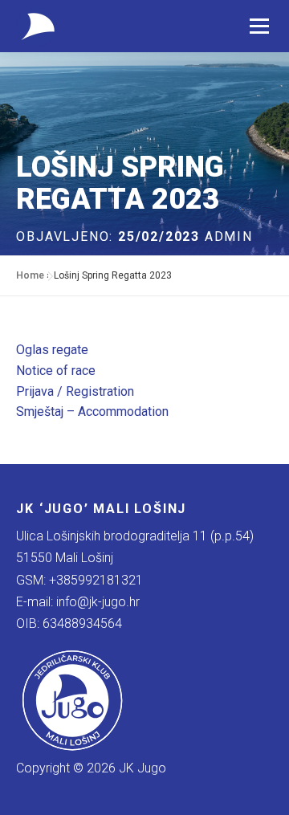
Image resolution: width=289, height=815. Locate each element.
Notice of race (56, 370)
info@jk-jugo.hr (98, 601)
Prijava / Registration (75, 391)
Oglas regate (52, 349)
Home (30, 275)
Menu (259, 26)
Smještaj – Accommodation (92, 411)
